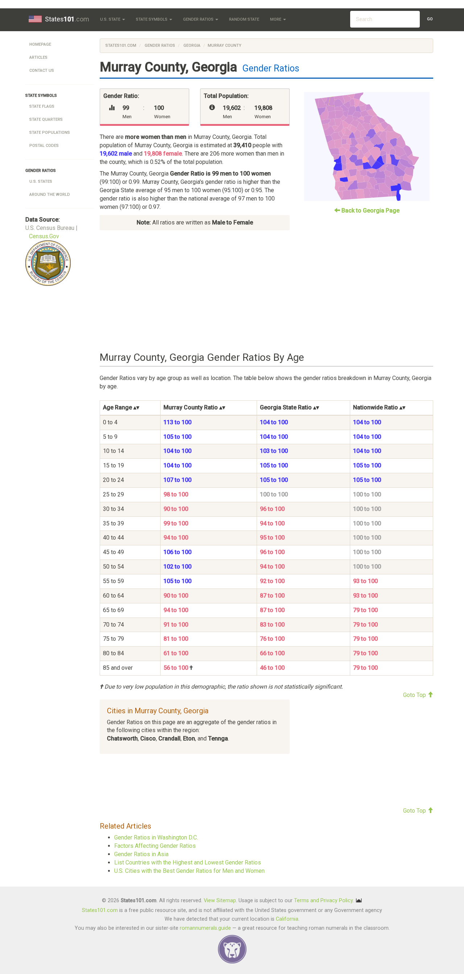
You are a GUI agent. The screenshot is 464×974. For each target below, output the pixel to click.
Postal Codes (44, 145)
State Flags (41, 106)
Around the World (49, 194)
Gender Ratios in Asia (141, 854)
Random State (244, 19)
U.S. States (40, 181)
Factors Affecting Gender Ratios (155, 845)
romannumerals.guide (205, 928)
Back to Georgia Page (369, 210)
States (67, 19)
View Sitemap (220, 900)
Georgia (191, 45)
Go (430, 19)
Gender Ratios (199, 19)
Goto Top (415, 695)
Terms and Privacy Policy (323, 900)
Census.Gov (44, 236)
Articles (38, 57)
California (287, 919)
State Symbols (152, 19)
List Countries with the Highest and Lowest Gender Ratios (187, 862)
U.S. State (110, 19)
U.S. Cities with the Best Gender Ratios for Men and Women (189, 870)
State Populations (49, 132)
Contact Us (41, 70)
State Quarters (46, 119)
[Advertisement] (266, 291)
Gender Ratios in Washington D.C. (156, 837)
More (276, 19)
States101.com (120, 45)
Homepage (40, 44)
